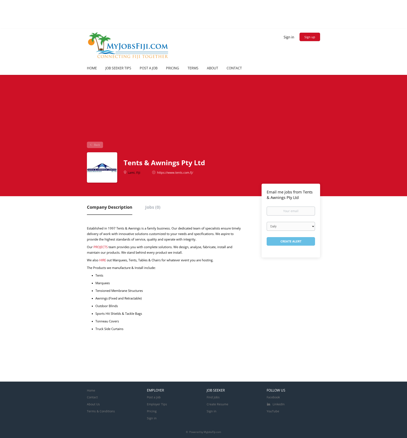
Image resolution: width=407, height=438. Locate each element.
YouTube (273, 411)
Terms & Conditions (101, 411)
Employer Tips (157, 404)
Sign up (309, 37)
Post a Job (154, 397)
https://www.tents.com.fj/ (175, 173)
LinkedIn (279, 404)
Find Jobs (213, 397)
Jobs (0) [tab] (152, 207)
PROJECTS (100, 247)
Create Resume (217, 404)
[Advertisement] (203, 110)
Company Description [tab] (109, 207)
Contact (92, 397)
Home (91, 390)
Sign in (289, 37)
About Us (93, 404)
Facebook (273, 397)
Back (96, 145)
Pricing (152, 411)
